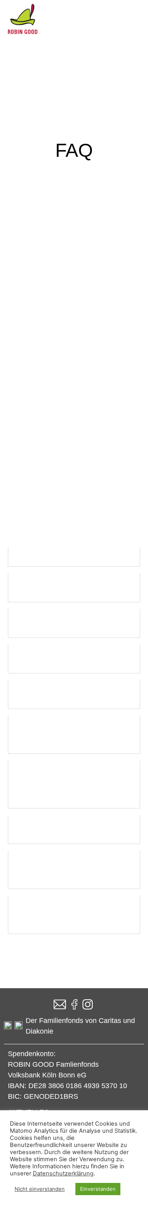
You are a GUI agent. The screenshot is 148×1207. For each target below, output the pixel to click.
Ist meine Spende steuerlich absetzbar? (63, 375)
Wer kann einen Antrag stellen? (69, 557)
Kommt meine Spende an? (61, 403)
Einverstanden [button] (98, 1189)
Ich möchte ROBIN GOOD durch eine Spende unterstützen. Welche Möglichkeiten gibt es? (71, 339)
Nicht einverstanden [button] (40, 1189)
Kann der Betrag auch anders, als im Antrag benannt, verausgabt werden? (67, 734)
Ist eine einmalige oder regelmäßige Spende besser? (65, 432)
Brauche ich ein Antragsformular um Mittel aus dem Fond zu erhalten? (67, 915)
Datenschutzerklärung (63, 1173)
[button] (74, 338)
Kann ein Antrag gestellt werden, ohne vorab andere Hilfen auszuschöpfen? (73, 870)
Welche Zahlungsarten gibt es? (68, 493)
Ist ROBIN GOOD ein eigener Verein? (66, 464)
